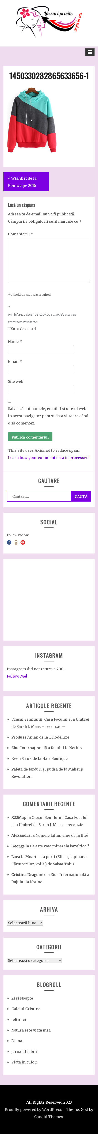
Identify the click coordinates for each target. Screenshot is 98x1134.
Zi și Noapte (22, 998)
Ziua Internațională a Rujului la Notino (46, 748)
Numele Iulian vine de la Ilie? (62, 835)
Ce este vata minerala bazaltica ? (59, 846)
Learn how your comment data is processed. (48, 457)
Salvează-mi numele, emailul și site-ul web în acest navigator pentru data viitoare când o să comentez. (48, 415)
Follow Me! (17, 676)
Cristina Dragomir (28, 874)
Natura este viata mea (31, 1030)
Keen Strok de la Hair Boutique (39, 758)
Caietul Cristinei (26, 1009)
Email (15, 361)
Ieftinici (18, 1019)
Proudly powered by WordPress (33, 1109)
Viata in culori (24, 1062)
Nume (15, 341)
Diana (16, 1041)
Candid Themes (48, 1116)
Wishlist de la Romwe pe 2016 (22, 182)
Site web (15, 381)
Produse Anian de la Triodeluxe (40, 737)
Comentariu (20, 234)
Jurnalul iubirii (25, 1051)
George (18, 846)
